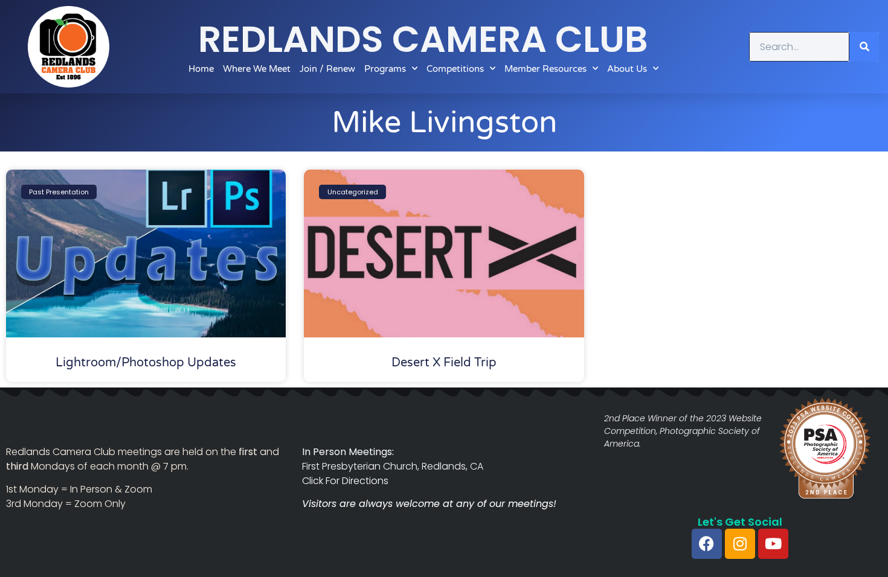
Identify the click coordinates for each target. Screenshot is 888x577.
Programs (385, 68)
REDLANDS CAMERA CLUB (423, 39)
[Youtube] (773, 544)
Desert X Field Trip (444, 362)
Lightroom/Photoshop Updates (146, 362)
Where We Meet (257, 68)
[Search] (864, 47)
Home (201, 68)
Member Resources (545, 68)
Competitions (455, 68)
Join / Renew (327, 68)
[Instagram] (740, 544)
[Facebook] (707, 544)
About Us (627, 68)
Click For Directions (345, 481)
